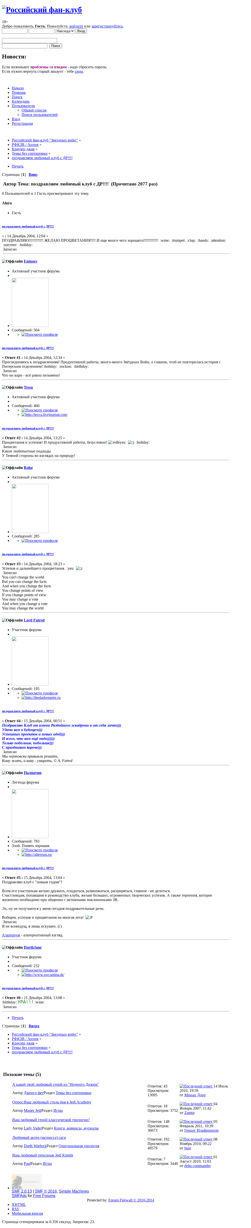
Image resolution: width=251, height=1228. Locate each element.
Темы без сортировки (73, 1093)
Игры (58, 1110)
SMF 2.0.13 (22, 1191)
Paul (27, 1163)
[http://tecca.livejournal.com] (44, 414)
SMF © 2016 (46, 1191)
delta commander (197, 1166)
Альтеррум (11, 935)
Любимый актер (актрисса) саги (39, 1137)
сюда (79, 71)
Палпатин (32, 773)
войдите (76, 26)
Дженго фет (34, 1093)
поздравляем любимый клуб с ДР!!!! (28, 226)
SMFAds (19, 1196)
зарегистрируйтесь (107, 26)
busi (187, 1148)
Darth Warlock (35, 1146)
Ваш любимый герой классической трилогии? (51, 1120)
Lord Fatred (34, 620)
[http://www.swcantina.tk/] (43, 975)
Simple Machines (74, 1191)
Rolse (28, 468)
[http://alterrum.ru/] (37, 854)
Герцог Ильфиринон (201, 1130)
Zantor (189, 1113)
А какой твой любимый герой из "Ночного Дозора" (55, 1084)
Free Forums (44, 1196)
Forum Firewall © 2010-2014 (131, 1200)
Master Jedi (32, 1110)
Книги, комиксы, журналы (76, 1128)
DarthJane (33, 947)
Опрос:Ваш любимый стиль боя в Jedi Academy (51, 1102)
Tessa (28, 387)
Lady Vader (33, 1128)
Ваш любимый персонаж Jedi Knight (42, 1155)
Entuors (30, 261)
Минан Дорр (195, 1095)
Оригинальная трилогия (79, 1146)
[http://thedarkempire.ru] (41, 697)
